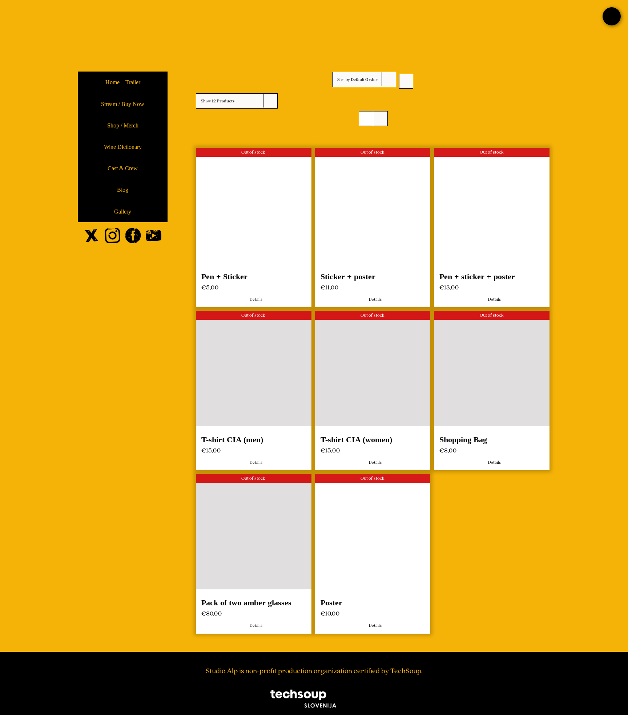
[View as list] (380, 118)
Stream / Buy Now (122, 104)
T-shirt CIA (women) (355, 437)
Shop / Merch (122, 125)
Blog (122, 190)
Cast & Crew (123, 168)
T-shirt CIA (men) (232, 437)
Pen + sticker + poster (475, 275)
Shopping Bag (461, 437)
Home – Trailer (122, 82)
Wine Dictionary (123, 147)
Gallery (122, 211)
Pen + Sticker (224, 275)
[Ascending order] (406, 81)
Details (255, 298)
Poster (330, 599)
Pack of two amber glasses (246, 599)
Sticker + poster (346, 275)
